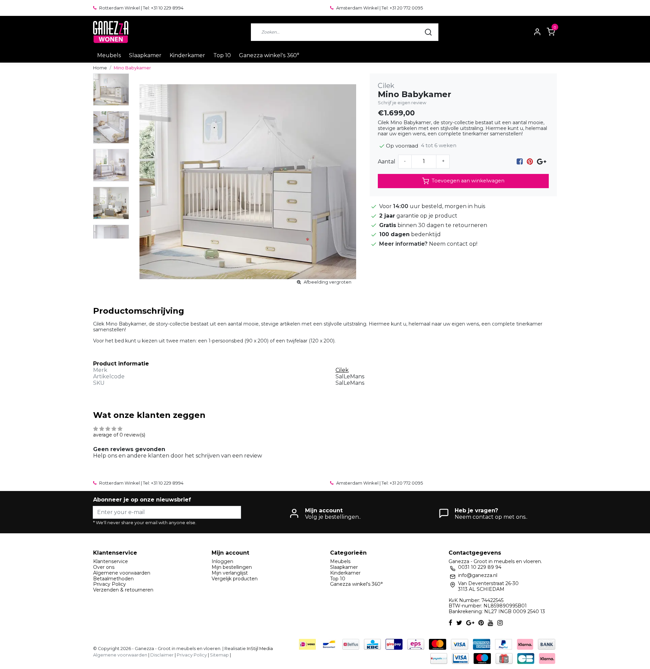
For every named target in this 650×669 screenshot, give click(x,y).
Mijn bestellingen (232, 567)
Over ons (103, 567)
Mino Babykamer (132, 67)
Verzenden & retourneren (123, 590)
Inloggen (222, 561)
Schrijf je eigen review (402, 102)
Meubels (109, 55)
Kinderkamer (187, 55)
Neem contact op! (453, 244)
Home (100, 67)
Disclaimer (162, 654)
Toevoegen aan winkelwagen (468, 181)
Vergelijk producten (235, 579)
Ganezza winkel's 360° (269, 55)
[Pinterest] (530, 161)
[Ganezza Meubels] (110, 32)
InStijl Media (259, 648)
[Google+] (541, 161)
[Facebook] (520, 161)
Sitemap (219, 654)
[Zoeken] (428, 32)
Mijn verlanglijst (230, 573)
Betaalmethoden (113, 579)
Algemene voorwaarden (121, 573)
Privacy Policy (109, 584)
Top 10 (222, 55)
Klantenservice (110, 561)
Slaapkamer (145, 55)
